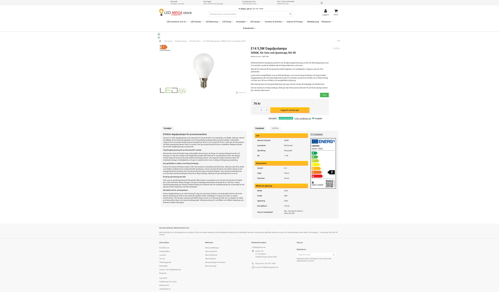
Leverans (162, 255)
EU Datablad (317, 134)
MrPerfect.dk (164, 285)
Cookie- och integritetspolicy (170, 270)
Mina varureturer (211, 251)
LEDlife (275, 128)
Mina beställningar (212, 248)
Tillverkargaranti (165, 262)
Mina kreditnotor (211, 255)
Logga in (325, 15)
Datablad (259, 128)
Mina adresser (210, 259)
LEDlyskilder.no (165, 289)
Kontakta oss (164, 248)
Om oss (162, 259)
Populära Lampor (181, 41)
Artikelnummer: (256, 56)
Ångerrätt (162, 273)
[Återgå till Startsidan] (160, 41)
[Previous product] (337, 40)
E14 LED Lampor (195, 41)
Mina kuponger (210, 266)
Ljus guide (163, 278)
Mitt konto (209, 243)
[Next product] (339, 40)
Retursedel (163, 266)
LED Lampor (168, 41)
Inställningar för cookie (168, 282)
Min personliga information (215, 262)
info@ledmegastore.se (269, 267)
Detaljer (168, 128)
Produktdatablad (165, 50)
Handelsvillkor (164, 251)
